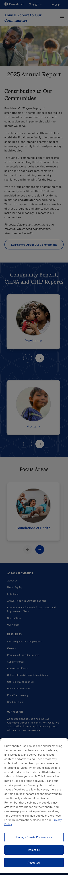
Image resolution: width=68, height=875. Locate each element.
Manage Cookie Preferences (34, 837)
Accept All (34, 862)
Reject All (34, 849)
